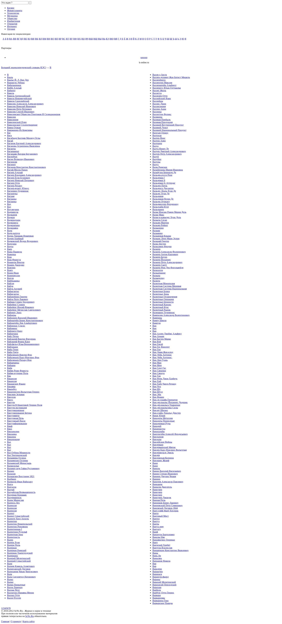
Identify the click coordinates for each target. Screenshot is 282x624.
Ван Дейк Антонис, (162, 357)
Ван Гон (156, 349)
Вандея (156, 455)
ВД (21, 39)
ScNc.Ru (29, 616)
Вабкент (11, 90)
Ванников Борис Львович (165, 503)
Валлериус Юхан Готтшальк (166, 88)
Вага (9, 135)
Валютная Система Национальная (169, 288)
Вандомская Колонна (163, 458)
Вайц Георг (13, 349)
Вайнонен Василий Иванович (22, 318)
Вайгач (10, 283)
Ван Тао (156, 376)
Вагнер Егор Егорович (18, 177)
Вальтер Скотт (159, 265)
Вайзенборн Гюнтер (17, 296)
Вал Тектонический (17, 455)
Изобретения (13, 21)
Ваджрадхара (13, 220)
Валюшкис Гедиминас (163, 312)
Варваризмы (158, 598)
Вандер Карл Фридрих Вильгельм (169, 450)
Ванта (155, 513)
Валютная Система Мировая (166, 286)
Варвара (156, 595)
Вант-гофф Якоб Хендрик (165, 510)
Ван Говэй (157, 344)
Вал (9, 442)
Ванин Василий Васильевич (166, 471)
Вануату (156, 529)
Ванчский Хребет (161, 545)
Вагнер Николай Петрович (20, 180)
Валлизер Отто (159, 96)
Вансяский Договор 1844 (165, 508)
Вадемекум (12, 212)
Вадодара (11, 244)
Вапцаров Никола (161, 561)
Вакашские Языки (16, 384)
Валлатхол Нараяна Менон (20, 592)
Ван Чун (156, 386)
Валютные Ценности (163, 302)
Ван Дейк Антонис (162, 355)
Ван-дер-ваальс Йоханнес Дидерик (170, 402)
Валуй (155, 156)
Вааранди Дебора (16, 82)
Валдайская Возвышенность (21, 492)
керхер (144, 57)
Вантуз (156, 521)
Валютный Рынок (161, 310)
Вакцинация (13, 439)
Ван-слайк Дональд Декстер (166, 413)
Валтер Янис (158, 138)
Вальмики (157, 233)
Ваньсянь (157, 558)
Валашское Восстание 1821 (20, 476)
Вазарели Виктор (15, 262)
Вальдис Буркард (161, 201)
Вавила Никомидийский (19, 98)
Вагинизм (12, 162)
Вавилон (11, 117)
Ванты (155, 524)
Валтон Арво (159, 140)
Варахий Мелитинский (164, 582)
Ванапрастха (158, 429)
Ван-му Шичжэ (160, 410)
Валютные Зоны (160, 294)
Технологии (13, 13)
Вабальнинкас (14, 85)
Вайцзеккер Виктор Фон (19, 355)
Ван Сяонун (158, 373)
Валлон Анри (159, 109)
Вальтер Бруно (159, 257)
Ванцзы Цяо (158, 537)
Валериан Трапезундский (20, 553)
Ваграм (10, 196)
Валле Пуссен (14, 598)
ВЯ (115, 39)
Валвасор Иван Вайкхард (20, 481)
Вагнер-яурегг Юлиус (18, 188)
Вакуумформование (17, 423)
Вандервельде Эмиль (163, 452)
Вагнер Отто (13, 183)
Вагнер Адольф (15, 172)
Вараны (156, 579)
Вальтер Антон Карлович (165, 254)
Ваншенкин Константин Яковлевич (170, 550)
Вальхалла (157, 270)
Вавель (10, 93)
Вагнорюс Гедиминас (18, 191)
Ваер (9, 249)
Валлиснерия (159, 106)
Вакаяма (11, 386)
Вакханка (12, 434)
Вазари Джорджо (15, 265)
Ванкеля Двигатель (162, 487)
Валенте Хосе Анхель (18, 518)
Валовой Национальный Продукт (169, 130)
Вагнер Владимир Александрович (24, 175)
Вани (155, 463)
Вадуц (10, 246)
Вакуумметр (13, 415)
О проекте (16, 621)
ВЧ (86, 39)
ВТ (67, 39)
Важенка (11, 254)
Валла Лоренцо (14, 587)
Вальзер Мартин (160, 222)
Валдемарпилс (14, 497)
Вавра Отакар (14, 127)
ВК (36, 39)
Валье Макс (158, 214)
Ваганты (11, 148)
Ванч (155, 542)
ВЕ (25, 39)
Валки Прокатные (16, 584)
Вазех (10, 270)
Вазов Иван (13, 273)
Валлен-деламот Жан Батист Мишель (171, 77)
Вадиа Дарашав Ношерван (20, 236)
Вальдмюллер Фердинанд (165, 204)
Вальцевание (159, 273)
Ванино (156, 479)
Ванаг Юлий (158, 415)
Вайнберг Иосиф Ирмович (20, 307)
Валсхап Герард (160, 133)
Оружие (11, 29)
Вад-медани (13, 209)
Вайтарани (12, 347)
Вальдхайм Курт (160, 207)
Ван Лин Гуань (160, 360)
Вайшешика (13, 362)
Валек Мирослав (15, 500)
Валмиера (157, 117)
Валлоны (157, 111)
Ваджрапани (13, 225)
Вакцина (11, 436)
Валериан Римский (16, 550)
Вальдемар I (158, 177)
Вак (9, 376)
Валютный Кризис (161, 304)
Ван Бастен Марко (161, 339)
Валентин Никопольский (19, 524)
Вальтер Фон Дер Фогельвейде (167, 267)
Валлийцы (157, 101)
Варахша (156, 587)
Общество (12, 18)
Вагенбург (12, 156)
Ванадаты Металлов (162, 418)
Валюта (156, 281)
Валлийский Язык (161, 98)
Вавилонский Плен (17, 122)
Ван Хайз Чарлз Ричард (164, 384)
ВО (52, 39)
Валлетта (157, 93)
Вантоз (156, 518)
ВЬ (103, 39)
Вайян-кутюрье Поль (17, 373)
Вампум (156, 323)
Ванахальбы (158, 431)
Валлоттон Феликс (161, 114)
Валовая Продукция (162, 122)
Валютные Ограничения (164, 296)
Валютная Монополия (163, 283)
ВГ (18, 39)
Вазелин (11, 267)
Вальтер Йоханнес (161, 259)
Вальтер (156, 249)
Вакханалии (13, 431)
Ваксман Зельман (16, 394)
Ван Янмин (158, 397)
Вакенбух (12, 389)
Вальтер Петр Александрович (167, 262)
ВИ (32, 39)
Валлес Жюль (159, 90)
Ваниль (156, 468)
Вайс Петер (13, 336)
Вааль (10, 77)
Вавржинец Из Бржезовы (19, 130)
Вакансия (12, 378)
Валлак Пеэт (13, 590)
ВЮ (112, 39)
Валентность (13, 537)
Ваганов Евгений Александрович (24, 143)
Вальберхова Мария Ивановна (167, 170)
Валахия (11, 473)
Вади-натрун (13, 233)
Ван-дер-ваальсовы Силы (165, 407)
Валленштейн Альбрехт (164, 85)
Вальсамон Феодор (162, 246)
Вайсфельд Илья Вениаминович (23, 344)
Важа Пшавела (14, 251)
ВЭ (107, 39)
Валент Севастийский (18, 516)
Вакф (9, 426)
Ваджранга (12, 222)
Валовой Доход (160, 127)
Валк (9, 574)
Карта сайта (29, 621)
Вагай (10, 140)
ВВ (14, 39)
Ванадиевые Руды (161, 423)
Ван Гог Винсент (161, 347)
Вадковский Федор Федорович (22, 241)
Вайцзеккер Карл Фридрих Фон (23, 357)
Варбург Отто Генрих (163, 592)
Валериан (12, 547)
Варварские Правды (162, 603)
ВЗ (29, 39)
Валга (10, 484)
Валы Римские (159, 167)
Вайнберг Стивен (16, 304)
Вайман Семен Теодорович (20, 302)
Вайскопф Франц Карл (18, 341)
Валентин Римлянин (17, 526)
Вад (9, 204)
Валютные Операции (163, 299)
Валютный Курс (160, 307)
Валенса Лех (13, 503)
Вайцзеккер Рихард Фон (19, 360)
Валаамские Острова (17, 460)
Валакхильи (13, 466)
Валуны (156, 162)
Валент (10, 513)
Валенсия (12, 505)
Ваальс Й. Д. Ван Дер (18, 80)
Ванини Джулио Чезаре (164, 476)
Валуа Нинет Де (160, 148)
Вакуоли (11, 397)
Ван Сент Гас (159, 368)
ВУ (71, 39)
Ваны (155, 553)
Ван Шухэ (157, 392)
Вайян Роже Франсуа (17, 370)
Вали (9, 563)
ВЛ (40, 39)
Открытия (12, 23)
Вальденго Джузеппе (163, 188)
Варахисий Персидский (164, 584)
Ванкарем (157, 484)
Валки (10, 582)
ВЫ (100, 39)
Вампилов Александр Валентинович (170, 315)
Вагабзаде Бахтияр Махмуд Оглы (23, 138)
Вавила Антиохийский (18, 96)
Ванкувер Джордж (161, 497)
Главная (5, 621)
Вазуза (10, 278)
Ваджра (11, 217)
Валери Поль (13, 545)
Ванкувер (157, 489)
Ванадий (156, 426)
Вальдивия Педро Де (162, 199)
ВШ (91, 39)
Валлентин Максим (162, 82)
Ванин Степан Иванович (165, 473)
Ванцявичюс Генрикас (163, 540)
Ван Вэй (156, 341)
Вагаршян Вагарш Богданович (22, 154)
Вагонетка (12, 193)
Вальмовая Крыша (161, 236)
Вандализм (157, 436)
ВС (63, 39)
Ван (154, 325)
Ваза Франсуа (14, 259)
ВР (60, 39)
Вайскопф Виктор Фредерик (21, 339)
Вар (154, 563)
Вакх (9, 429)
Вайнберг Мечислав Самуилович (24, 310)
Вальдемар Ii (158, 180)
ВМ (44, 39)
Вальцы (156, 275)
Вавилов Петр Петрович (19, 109)
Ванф (155, 532)
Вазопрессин (13, 275)
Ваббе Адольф (14, 88)
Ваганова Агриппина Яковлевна (23, 146)
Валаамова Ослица (16, 458)
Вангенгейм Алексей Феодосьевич (170, 434)
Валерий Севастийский (19, 561)
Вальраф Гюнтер (160, 241)
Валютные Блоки (161, 291)
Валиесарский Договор (18, 569)
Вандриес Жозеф (160, 460)
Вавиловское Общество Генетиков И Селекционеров (33, 114)
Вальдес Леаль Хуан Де (164, 191)
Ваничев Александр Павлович (167, 481)
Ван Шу (156, 389)
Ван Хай (156, 381)
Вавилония (12, 119)
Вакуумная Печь (15, 418)
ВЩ (95, 39)
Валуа (155, 146)
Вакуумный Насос (16, 421)
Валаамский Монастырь (19, 463)
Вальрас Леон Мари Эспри (165, 238)
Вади (9, 230)
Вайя (9, 368)
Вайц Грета (12, 352)
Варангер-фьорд (160, 577)
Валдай (10, 489)
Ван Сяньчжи (159, 370)
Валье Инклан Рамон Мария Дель (169, 212)
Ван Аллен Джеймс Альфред (167, 333)
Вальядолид (158, 278)
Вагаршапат (13, 151)
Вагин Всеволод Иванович (20, 159)
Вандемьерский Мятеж (164, 447)
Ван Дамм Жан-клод (162, 352)
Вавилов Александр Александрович (25, 103)
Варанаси (157, 574)
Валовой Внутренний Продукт (168, 125)
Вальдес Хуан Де (160, 193)
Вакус (10, 399)
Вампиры (157, 318)
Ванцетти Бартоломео (163, 534)
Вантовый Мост (160, 516)
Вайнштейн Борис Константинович (25, 320)
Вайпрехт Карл (14, 331)
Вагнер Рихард (14, 185)
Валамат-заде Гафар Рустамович (23, 468)
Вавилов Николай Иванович (21, 106)
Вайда (10, 286)
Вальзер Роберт (160, 225)
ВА (10, 39)
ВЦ (83, 39)
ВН (48, 39)
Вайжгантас (13, 291)
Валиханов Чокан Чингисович (22, 571)
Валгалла (11, 487)
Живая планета (14, 10)
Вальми (156, 230)
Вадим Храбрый (15, 238)
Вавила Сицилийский (18, 101)
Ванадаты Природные (163, 421)
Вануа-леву (158, 526)
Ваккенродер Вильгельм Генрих (23, 392)
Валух (155, 164)
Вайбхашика (13, 281)
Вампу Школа (159, 320)
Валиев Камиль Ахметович (21, 566)
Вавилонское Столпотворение (22, 125)
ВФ (75, 39)
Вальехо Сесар (159, 220)
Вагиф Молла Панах (17, 170)
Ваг (9, 133)
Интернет (12, 26)
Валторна (157, 143)
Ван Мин (157, 365)
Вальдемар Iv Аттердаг (163, 183)
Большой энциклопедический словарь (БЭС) (23, 67)
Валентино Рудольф (17, 532)
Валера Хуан (13, 542)
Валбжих (11, 479)
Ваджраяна (12, 228)
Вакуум (11, 402)
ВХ (79, 39)
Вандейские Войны (162, 442)
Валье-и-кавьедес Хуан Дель (166, 217)
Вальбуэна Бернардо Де (164, 172)
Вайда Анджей (14, 288)
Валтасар (157, 135)
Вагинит (11, 164)
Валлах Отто (13, 595)
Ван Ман (156, 362)
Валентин (12, 521)
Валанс (10, 471)
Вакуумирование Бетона (19, 413)
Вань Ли (156, 555)
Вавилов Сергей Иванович (20, 111)
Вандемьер (157, 444)
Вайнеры (11, 315)
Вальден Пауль (159, 185)
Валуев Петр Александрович (167, 154)
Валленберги (159, 80)
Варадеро (157, 569)
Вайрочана (12, 333)
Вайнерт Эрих (14, 312)
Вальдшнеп (158, 209)
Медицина (12, 16)
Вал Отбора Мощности (18, 452)
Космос (10, 8)
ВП (56, 39)
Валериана (12, 555)
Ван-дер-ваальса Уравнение (166, 405)
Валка (10, 579)
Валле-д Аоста (159, 74)
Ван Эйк (156, 394)
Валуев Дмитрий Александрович (169, 151)
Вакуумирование (15, 410)
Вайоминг (12, 328)
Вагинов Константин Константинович (26, 167)
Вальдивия (157, 196)
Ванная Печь (158, 500)
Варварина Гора (160, 600)
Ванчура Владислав (162, 547)
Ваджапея (12, 214)
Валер (10, 540)
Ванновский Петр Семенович (167, 505)
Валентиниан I (14, 529)
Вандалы (156, 439)
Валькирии (158, 228)
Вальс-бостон (159, 244)
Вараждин (157, 571)
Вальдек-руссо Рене (162, 175)
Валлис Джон (159, 103)
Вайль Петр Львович (17, 299)
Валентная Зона (15, 534)
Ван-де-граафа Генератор (165, 399)
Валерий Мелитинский (18, 558)
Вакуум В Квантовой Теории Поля (24, 405)
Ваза (9, 257)
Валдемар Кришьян (17, 495)
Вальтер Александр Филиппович (169, 251)
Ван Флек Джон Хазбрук (164, 378)
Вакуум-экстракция (17, 407)
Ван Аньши (158, 336)
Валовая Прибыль (161, 119)
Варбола (156, 590)
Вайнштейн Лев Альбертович (22, 323)
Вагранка (11, 199)
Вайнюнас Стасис (16, 325)
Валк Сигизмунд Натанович (21, 577)
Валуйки (156, 159)
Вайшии (11, 365)
